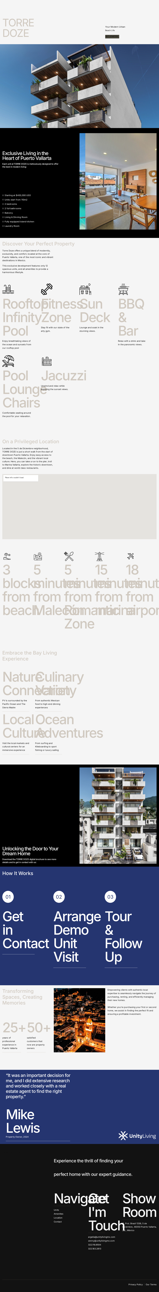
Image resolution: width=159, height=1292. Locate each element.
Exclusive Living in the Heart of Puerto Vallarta (26, 155)
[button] (82, 181)
